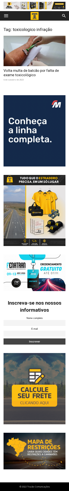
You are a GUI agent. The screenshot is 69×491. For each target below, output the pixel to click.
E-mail (34, 329)
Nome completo (35, 318)
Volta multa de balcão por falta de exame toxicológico (31, 72)
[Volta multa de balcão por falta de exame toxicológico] (34, 51)
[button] (6, 16)
